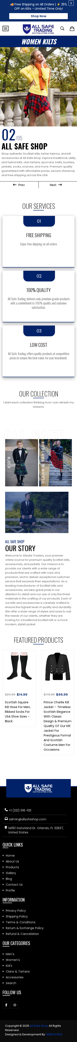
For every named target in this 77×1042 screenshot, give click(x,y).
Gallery (11, 873)
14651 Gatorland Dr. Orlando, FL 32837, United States (36, 830)
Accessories (15, 977)
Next (53, 185)
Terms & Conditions (21, 922)
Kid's (9, 966)
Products (12, 867)
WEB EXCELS (54, 1034)
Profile (10, 890)
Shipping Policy (17, 916)
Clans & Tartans (18, 971)
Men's (10, 954)
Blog (9, 879)
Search (11, 983)
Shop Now (38, 16)
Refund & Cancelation (22, 934)
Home (10, 855)
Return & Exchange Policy (25, 928)
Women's (13, 960)
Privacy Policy (16, 910)
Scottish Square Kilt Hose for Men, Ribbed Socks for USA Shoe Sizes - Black (18, 711)
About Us (12, 861)
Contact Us (14, 884)
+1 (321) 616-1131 (20, 810)
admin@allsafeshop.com (27, 819)
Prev (21, 185)
